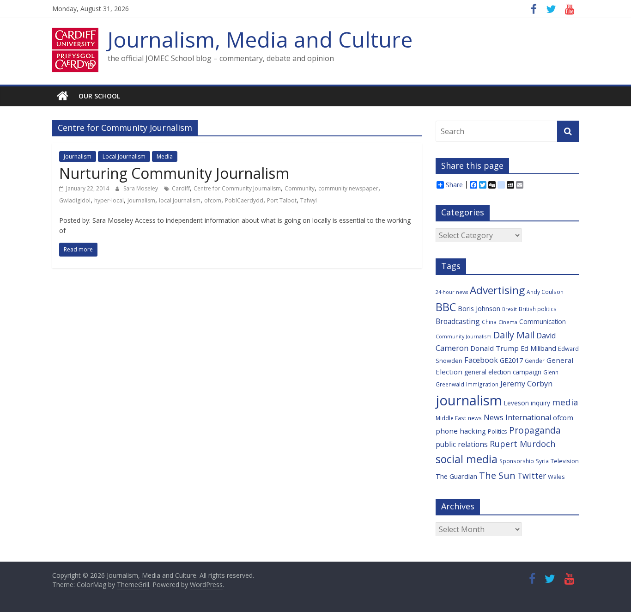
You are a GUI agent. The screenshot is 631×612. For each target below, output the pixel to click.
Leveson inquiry (527, 402)
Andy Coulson (545, 291)
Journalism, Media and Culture (260, 39)
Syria (542, 461)
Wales (556, 476)
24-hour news (452, 292)
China (489, 321)
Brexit (509, 309)
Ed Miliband (538, 348)
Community (300, 188)
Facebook (481, 360)
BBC (446, 307)
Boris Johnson (479, 308)
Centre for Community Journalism (237, 188)
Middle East (451, 418)
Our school (99, 96)
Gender (535, 360)
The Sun (497, 475)
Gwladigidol (75, 200)
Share (454, 185)
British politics (538, 308)
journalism (141, 200)
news (475, 418)
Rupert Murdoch (522, 443)
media (565, 402)
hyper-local (109, 200)
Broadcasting (458, 321)
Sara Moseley (141, 188)
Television (565, 461)
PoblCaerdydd (244, 200)
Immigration (482, 384)
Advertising (497, 290)
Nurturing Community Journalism (174, 173)
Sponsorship (516, 461)
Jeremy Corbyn (526, 384)
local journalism (179, 200)
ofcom (212, 200)
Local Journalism (124, 156)
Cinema (507, 322)
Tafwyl (308, 200)
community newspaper (348, 188)
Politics (497, 431)
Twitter (531, 475)
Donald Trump (494, 348)
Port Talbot (282, 200)
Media (165, 156)
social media (467, 459)
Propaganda (535, 430)
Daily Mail (513, 335)
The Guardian (456, 476)
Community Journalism (463, 336)
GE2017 (511, 360)
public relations (462, 444)
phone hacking (461, 430)
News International (517, 417)
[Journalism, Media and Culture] (62, 96)
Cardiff (181, 188)
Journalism (77, 156)
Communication (542, 321)
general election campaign (502, 371)
